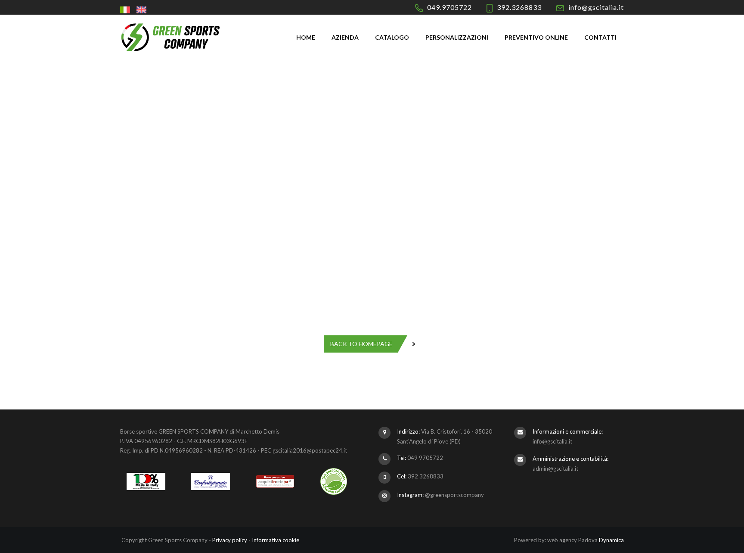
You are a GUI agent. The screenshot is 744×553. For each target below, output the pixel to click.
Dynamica (611, 540)
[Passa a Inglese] (142, 9)
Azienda (345, 37)
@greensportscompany (454, 494)
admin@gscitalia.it (555, 468)
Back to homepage (361, 343)
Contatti (600, 37)
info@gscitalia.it (596, 7)
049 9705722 (425, 457)
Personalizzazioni (456, 37)
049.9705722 (449, 7)
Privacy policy (229, 540)
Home (305, 37)
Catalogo (392, 37)
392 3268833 (425, 476)
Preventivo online (536, 37)
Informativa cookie (275, 540)
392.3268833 (519, 7)
